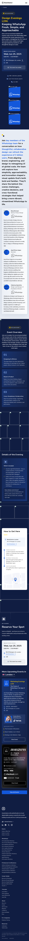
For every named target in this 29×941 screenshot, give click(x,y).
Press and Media (5, 912)
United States (8, 821)
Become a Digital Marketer (7, 882)
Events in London (5, 833)
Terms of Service (5, 938)
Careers (3, 905)
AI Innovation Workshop (7, 859)
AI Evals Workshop (6, 851)
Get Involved (4, 906)
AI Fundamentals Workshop (8, 840)
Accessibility (11, 938)
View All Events (14, 792)
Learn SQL (4, 897)
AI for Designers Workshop (8, 846)
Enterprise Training (6, 920)
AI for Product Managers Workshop (9, 842)
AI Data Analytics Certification (8, 868)
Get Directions (11, 544)
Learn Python (4, 891)
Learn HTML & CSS (6, 895)
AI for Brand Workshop (7, 850)
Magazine (4, 908)
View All (4, 885)
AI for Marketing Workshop (8, 844)
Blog (3, 914)
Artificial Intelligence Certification (9, 865)
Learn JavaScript (5, 893)
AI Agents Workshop (6, 855)
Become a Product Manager (8, 880)
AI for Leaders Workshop (7, 848)
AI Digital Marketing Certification (9, 872)
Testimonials (5, 927)
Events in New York (6, 831)
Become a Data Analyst (7, 884)
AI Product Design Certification (8, 870)
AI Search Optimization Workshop (9, 853)
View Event (14, 739)
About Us (4, 903)
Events (5, 7)
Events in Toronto (5, 835)
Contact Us (4, 910)
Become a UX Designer (7, 878)
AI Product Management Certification (10, 867)
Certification (4, 926)
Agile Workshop (5, 857)
